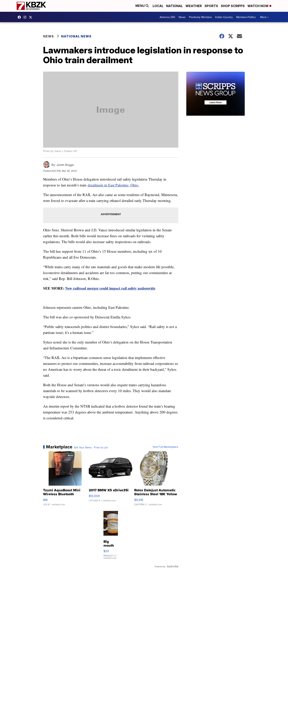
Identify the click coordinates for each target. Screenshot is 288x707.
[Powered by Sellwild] (172, 566)
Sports (211, 6)
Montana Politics (246, 17)
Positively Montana (200, 17)
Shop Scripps (233, 6)
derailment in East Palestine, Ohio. (113, 185)
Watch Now (258, 6)
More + (264, 17)
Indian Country (224, 17)
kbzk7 (20, 17)
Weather (194, 6)
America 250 (167, 17)
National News (76, 36)
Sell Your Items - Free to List (91, 447)
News (182, 17)
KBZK (31, 17)
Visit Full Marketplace (165, 446)
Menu (140, 5)
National (174, 6)
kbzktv (26, 17)
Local (158, 6)
